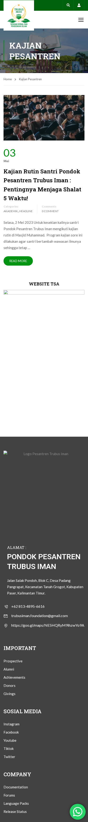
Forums (9, 795)
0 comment (50, 211)
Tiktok (9, 748)
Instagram (11, 724)
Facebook (11, 732)
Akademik (11, 211)
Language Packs (16, 803)
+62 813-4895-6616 (28, 606)
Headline (26, 211)
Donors (9, 685)
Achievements (14, 677)
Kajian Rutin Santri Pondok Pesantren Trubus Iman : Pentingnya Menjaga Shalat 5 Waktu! (42, 185)
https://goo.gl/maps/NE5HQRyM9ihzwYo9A (47, 625)
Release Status (15, 811)
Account (79, 5)
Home (8, 79)
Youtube (10, 740)
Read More (18, 261)
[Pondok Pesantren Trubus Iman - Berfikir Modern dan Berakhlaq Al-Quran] (19, 15)
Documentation (16, 787)
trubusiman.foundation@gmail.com (39, 615)
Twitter (9, 757)
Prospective (13, 661)
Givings (9, 694)
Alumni (9, 669)
